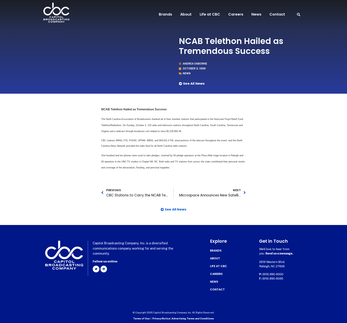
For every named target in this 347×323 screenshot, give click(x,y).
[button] (298, 14)
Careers (235, 14)
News (256, 14)
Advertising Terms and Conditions (193, 318)
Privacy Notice (161, 318)
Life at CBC (210, 14)
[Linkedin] (103, 269)
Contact (277, 14)
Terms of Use (141, 318)
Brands (165, 14)
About (186, 14)
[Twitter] (96, 269)
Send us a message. (279, 253)
